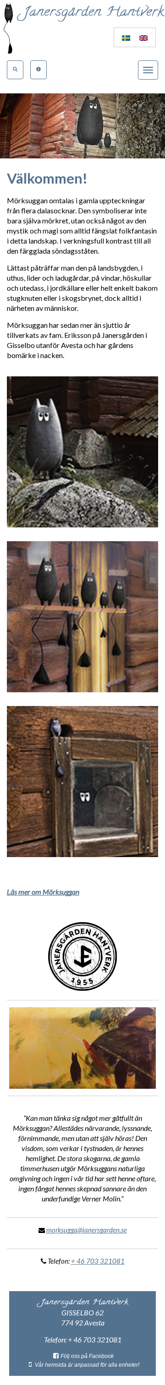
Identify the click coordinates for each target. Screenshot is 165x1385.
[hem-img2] (82, 616)
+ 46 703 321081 (98, 1261)
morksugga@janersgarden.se (86, 1230)
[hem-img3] (82, 781)
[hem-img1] (82, 451)
